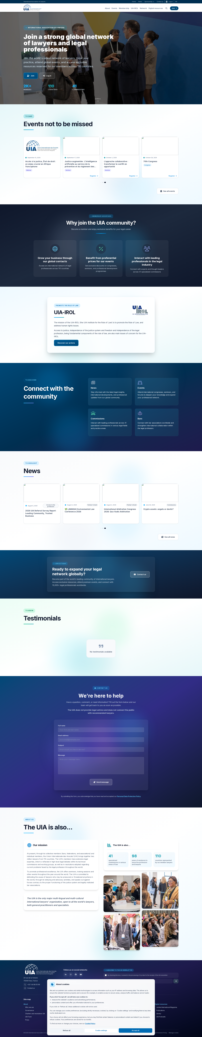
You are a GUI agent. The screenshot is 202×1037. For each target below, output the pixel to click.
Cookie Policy (90, 1023)
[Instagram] (71, 978)
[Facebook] (76, 978)
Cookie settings (101, 1030)
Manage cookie (173, 1036)
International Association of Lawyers (34, 1)
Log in (171, 1)
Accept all (135, 1030)
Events (114, 12)
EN (176, 1)
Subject (61, 749)
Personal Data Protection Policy (129, 800)
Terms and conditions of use (124, 1036)
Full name (61, 729)
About (107, 12)
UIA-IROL (134, 12)
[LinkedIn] (66, 978)
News (140, 1)
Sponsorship (148, 1)
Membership (124, 12)
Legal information (140, 1036)
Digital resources (156, 12)
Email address (63, 739)
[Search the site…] (166, 12)
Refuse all (66, 1030)
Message (61, 758)
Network (143, 12)
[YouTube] (81, 978)
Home (134, 1)
